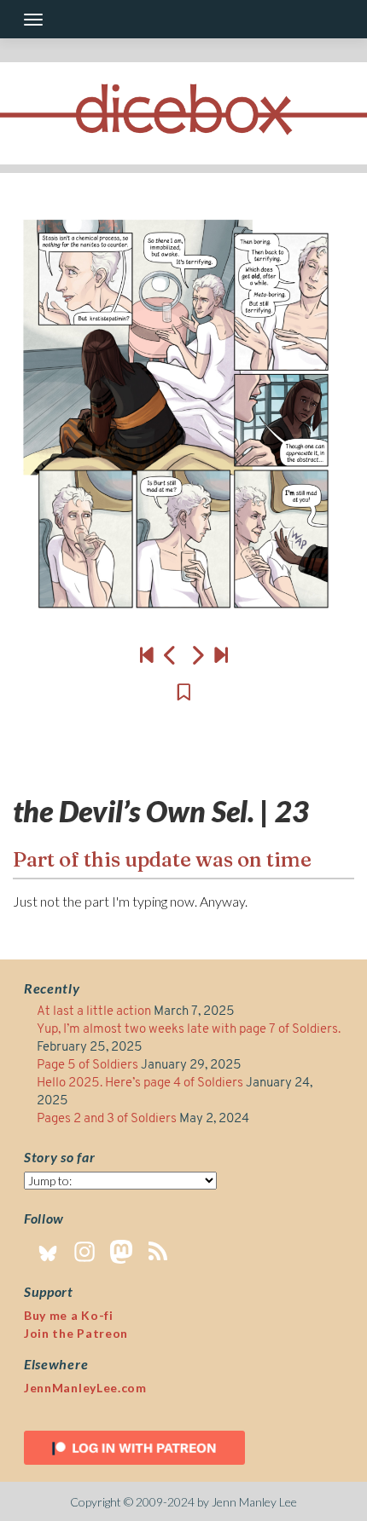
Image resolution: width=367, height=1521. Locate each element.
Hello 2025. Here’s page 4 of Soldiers (140, 1083)
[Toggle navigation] (33, 19)
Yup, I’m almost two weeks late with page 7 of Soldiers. (190, 1029)
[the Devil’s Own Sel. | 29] (221, 654)
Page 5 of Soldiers (87, 1065)
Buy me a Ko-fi (69, 1315)
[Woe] (147, 654)
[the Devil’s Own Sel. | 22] (171, 654)
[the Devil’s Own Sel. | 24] (183, 423)
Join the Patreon (76, 1333)
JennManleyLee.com (85, 1387)
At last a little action (94, 1011)
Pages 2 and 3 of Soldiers (107, 1119)
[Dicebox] (183, 113)
